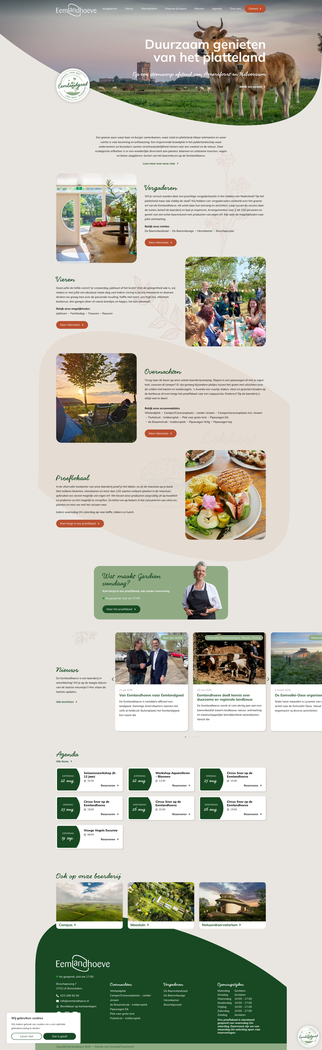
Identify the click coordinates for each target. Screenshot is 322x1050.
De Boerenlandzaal (157, 231)
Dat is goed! (59, 1036)
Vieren (129, 8)
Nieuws (199, 8)
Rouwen (107, 313)
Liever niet (26, 1036)
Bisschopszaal (225, 231)
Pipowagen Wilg (199, 421)
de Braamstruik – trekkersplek (166, 421)
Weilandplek (152, 412)
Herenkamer (205, 231)
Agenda (217, 8)
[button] (112, 679)
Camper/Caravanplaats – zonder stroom (189, 412)
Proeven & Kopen (175, 8)
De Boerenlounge (183, 231)
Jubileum (61, 313)
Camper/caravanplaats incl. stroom (240, 412)
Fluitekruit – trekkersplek (163, 417)
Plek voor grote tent (194, 417)
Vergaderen (109, 8)
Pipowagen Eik (219, 417)
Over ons (235, 8)
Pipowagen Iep (222, 421)
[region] (43, 1028)
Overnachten (149, 8)
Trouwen (93, 313)
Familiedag (77, 313)
